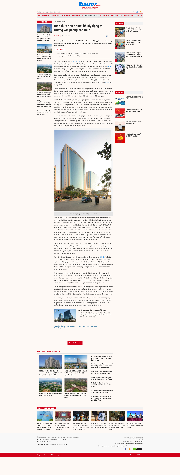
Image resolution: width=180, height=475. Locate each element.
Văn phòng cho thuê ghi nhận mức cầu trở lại (68, 56)
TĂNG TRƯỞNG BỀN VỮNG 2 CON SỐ (134, 98)
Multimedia (45, 16)
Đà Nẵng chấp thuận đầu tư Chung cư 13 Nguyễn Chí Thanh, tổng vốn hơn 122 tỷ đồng (101, 398)
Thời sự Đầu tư (55, 16)
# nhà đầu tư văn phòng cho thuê (63, 328)
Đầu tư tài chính (104, 16)
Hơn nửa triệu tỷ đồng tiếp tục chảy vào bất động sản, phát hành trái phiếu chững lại (134, 54)
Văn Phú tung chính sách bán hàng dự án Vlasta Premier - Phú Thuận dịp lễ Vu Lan (101, 358)
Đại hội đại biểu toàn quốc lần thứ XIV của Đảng (133, 135)
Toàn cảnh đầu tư (77, 16)
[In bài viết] (107, 36)
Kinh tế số (114, 16)
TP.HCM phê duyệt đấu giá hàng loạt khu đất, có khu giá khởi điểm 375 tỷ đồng (44, 94)
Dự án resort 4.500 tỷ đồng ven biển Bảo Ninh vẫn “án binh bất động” (44, 113)
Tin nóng (44, 22)
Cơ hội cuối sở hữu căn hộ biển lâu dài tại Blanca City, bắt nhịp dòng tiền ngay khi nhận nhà (75, 373)
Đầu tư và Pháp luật (126, 16)
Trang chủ (39, 455)
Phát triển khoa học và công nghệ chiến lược (134, 123)
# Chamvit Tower (81, 326)
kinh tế (101, 257)
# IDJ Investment (92, 326)
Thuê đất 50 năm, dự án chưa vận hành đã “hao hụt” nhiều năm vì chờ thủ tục (101, 385)
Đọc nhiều (119, 24)
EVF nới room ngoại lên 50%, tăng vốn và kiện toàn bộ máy (135, 425)
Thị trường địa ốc (91, 16)
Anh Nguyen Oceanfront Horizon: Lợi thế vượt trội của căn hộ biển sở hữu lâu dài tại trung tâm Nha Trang (102, 366)
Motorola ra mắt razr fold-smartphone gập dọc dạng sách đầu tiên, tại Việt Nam (99, 425)
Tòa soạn (46, 455)
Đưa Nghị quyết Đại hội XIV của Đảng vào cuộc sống (134, 110)
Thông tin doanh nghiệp (46, 408)
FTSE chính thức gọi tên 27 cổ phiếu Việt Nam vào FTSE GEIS (134, 67)
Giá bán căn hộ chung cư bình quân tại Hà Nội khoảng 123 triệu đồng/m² (102, 378)
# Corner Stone (71, 326)
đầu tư (109, 66)
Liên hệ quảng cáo (56, 455)
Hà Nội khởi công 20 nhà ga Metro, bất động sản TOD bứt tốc (44, 76)
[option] (45, 420)
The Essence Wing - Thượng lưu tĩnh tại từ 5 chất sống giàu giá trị (102, 391)
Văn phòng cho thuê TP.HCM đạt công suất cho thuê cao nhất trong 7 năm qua (77, 53)
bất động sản (76, 61)
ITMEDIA (139, 455)
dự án (107, 82)
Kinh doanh (66, 16)
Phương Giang (57, 36)
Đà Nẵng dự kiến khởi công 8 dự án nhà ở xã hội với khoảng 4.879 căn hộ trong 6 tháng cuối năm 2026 (50, 373)
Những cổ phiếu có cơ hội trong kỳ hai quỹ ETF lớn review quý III (133, 42)
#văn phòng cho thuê (60, 326)
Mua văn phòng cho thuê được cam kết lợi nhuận (92, 310)
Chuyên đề (119, 93)
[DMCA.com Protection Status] (137, 449)
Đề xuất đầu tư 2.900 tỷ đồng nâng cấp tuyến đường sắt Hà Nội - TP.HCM (134, 30)
